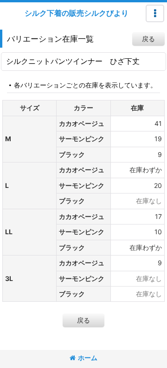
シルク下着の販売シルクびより (76, 13)
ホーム (87, 358)
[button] (155, 13)
